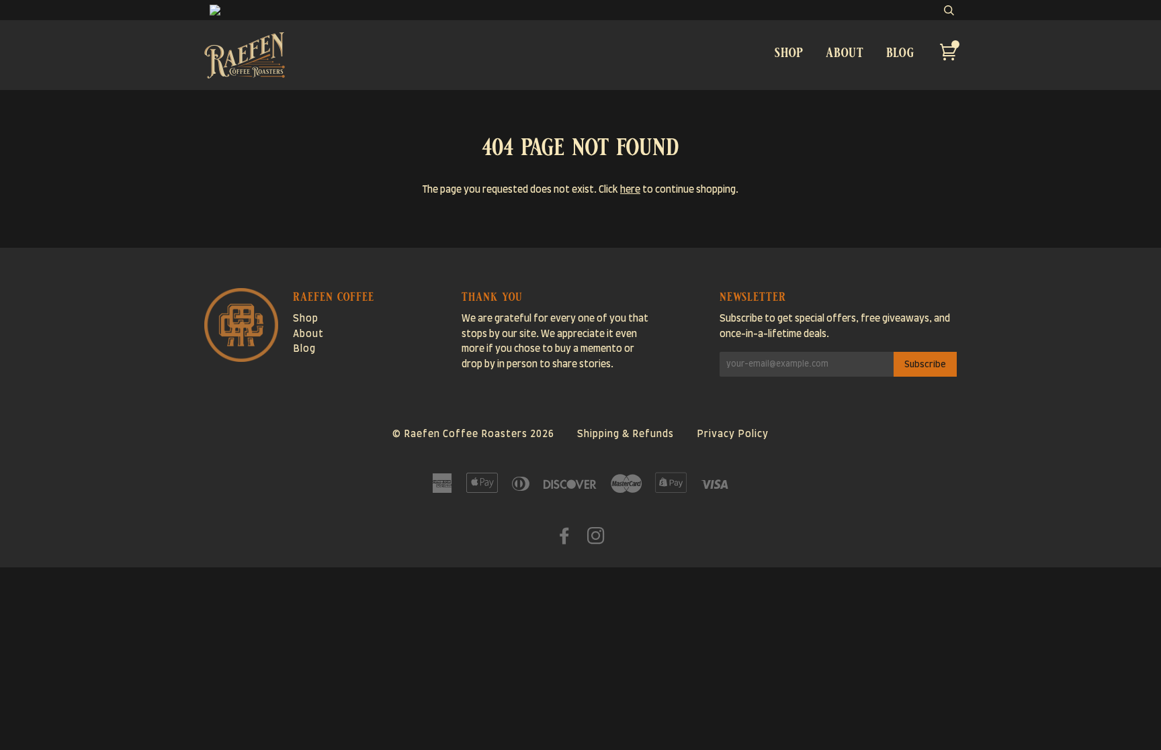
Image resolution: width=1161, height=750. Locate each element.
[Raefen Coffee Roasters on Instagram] (596, 540)
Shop (789, 52)
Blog (900, 52)
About (845, 52)
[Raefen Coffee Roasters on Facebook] (565, 540)
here (630, 190)
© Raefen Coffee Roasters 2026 (473, 434)
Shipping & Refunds (625, 434)
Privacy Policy (733, 434)
